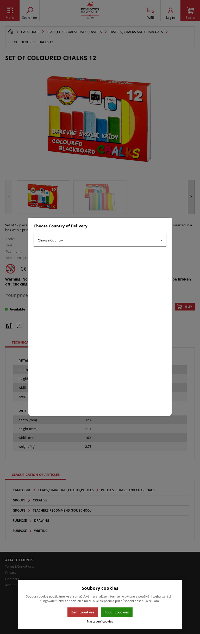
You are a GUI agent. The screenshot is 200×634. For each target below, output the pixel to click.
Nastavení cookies (100, 621)
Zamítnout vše (82, 612)
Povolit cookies (116, 612)
